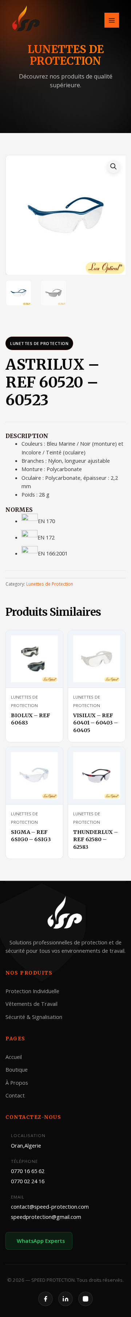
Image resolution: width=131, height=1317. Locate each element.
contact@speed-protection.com (50, 1206)
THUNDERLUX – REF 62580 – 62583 (95, 839)
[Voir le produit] (48, 642)
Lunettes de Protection (39, 343)
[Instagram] (85, 1299)
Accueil (13, 1056)
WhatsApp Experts (41, 1240)
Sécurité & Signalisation (33, 1016)
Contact (15, 1095)
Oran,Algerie (26, 1145)
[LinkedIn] (65, 1299)
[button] (113, 166)
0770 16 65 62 (27, 1171)
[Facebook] (45, 1299)
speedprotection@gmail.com (46, 1216)
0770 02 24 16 (27, 1181)
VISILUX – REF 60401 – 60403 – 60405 (95, 723)
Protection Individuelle (32, 991)
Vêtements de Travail (31, 1003)
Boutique (16, 1069)
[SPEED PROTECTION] (26, 19)
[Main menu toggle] (111, 20)
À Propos (16, 1082)
